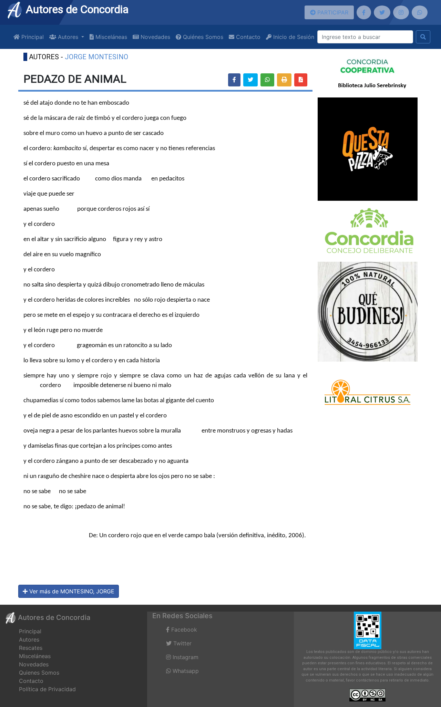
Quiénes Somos (202, 36)
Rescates (30, 647)
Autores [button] (68, 36)
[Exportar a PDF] (300, 79)
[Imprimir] (284, 79)
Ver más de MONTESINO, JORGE (71, 591)
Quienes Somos (39, 672)
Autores (29, 639)
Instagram (184, 657)
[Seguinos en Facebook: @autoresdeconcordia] (364, 12)
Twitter (182, 643)
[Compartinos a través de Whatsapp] (420, 12)
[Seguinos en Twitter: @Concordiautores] (382, 12)
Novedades (154, 36)
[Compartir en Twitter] (250, 79)
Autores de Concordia (76, 9)
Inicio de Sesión (292, 36)
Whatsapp (185, 670)
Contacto (247, 36)
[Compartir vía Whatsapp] (267, 79)
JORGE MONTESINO (96, 57)
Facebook (183, 629)
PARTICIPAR (332, 12)
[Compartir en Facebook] (234, 79)
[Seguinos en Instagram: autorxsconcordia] (401, 12)
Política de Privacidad (47, 689)
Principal (32, 36)
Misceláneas (110, 36)
